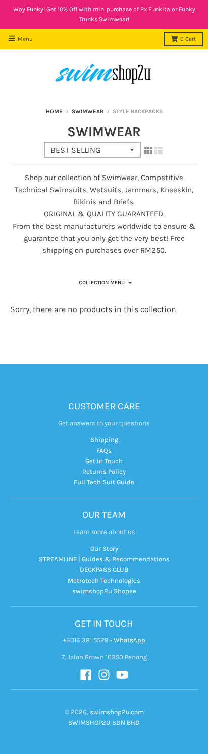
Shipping (104, 439)
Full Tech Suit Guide (104, 482)
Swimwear (87, 111)
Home (54, 111)
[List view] (158, 150)
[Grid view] (148, 150)
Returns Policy (104, 471)
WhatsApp (129, 640)
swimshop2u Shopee (104, 591)
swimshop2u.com (117, 712)
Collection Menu (102, 283)
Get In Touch (104, 461)
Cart (188, 39)
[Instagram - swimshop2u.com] (104, 675)
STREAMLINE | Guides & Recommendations (104, 559)
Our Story (104, 548)
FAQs (104, 450)
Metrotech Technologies (104, 580)
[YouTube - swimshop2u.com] (122, 675)
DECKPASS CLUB (104, 569)
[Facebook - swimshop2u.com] (86, 675)
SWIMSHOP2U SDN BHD (104, 722)
